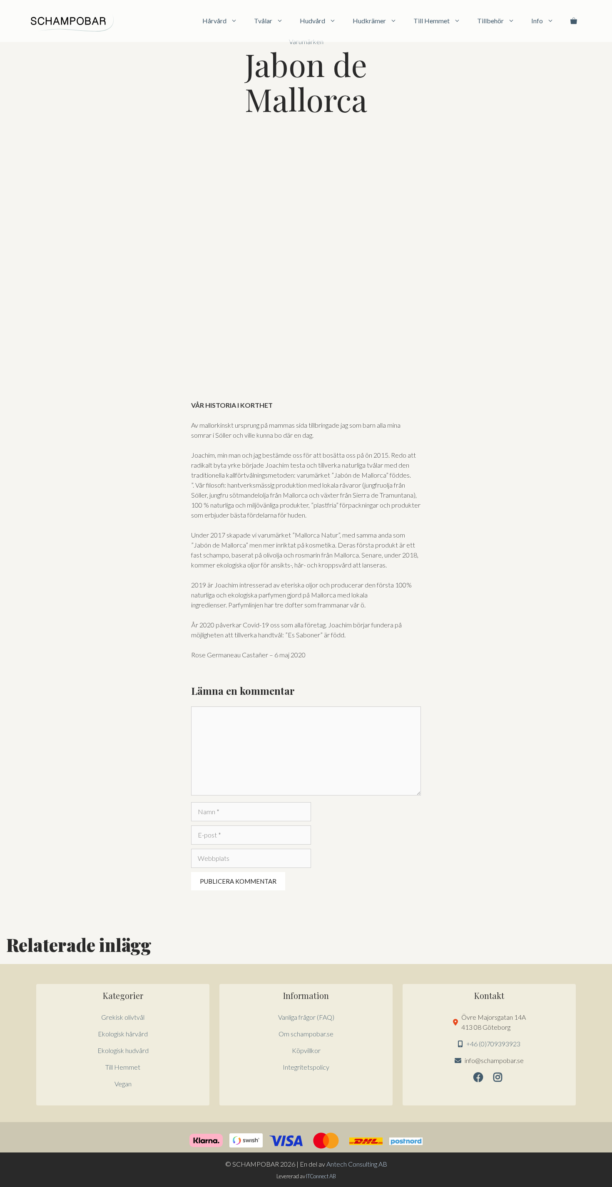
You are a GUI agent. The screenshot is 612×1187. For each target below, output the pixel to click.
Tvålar (263, 21)
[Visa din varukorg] (573, 20)
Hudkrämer (369, 21)
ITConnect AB (321, 1176)
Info (537, 21)
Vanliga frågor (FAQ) (306, 1017)
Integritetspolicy (306, 1067)
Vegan (123, 1084)
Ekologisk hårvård (123, 1034)
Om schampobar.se (306, 1034)
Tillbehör (490, 21)
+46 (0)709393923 (493, 1044)
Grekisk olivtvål (122, 1017)
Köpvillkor (306, 1050)
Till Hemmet (431, 21)
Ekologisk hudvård (123, 1050)
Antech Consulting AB (356, 1164)
